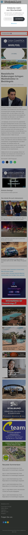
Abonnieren (19, 19)
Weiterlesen (14, 23)
